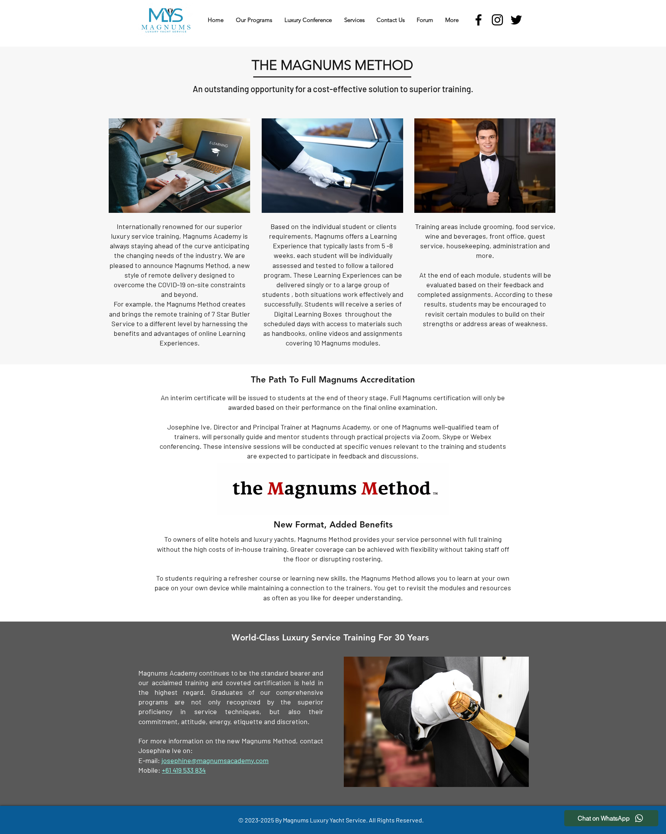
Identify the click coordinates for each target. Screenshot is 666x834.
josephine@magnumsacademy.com (215, 760)
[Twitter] (516, 19)
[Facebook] (478, 19)
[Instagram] (497, 19)
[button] (254, 19)
